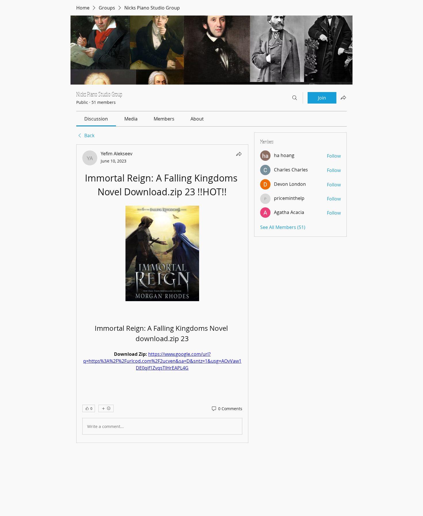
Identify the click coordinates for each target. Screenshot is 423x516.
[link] (96, 119)
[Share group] (343, 97)
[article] (162, 293)
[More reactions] (106, 408)
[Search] (294, 98)
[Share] (238, 153)
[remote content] (162, 254)
